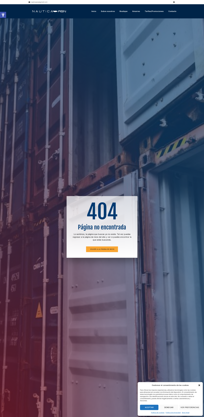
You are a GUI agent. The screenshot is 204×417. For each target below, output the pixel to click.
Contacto (172, 11)
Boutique (124, 11)
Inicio (93, 11)
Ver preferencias (190, 407)
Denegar (168, 407)
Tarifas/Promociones (154, 11)
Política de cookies (157, 412)
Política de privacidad (173, 412)
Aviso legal (185, 412)
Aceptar (149, 407)
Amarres (136, 11)
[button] (3, 15)
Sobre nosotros (108, 11)
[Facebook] (174, 2)
